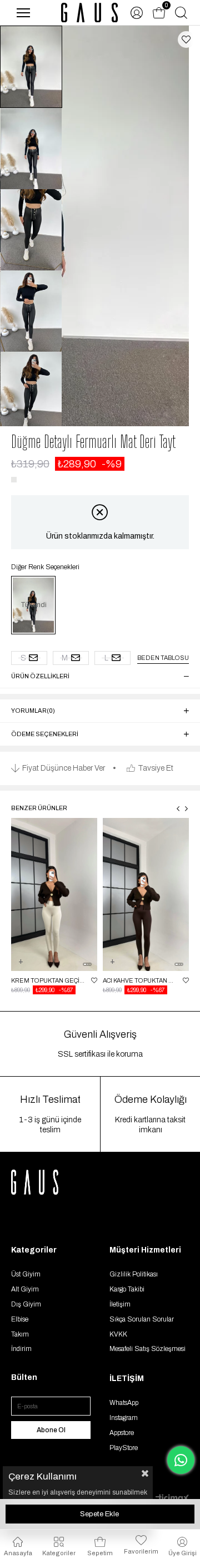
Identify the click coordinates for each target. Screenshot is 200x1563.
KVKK (118, 1334)
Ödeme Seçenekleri (44, 734)
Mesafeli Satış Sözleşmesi (147, 1349)
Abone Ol (51, 1430)
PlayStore (123, 1448)
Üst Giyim (26, 1274)
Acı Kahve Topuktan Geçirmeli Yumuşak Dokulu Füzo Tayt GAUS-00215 (140, 980)
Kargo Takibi (126, 1289)
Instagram (123, 1418)
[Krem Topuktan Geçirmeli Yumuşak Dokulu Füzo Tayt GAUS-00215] (54, 895)
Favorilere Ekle (94, 980)
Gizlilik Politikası (133, 1274)
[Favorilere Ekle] (186, 39)
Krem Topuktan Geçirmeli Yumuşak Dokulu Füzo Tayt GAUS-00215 (48, 980)
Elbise (19, 1319)
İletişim (120, 1304)
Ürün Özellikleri (40, 676)
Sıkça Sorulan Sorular (141, 1319)
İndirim (21, 1349)
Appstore (121, 1433)
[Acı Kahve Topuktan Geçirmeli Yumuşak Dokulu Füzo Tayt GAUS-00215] (146, 895)
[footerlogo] (47, 1182)
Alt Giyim (25, 1289)
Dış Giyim (26, 1304)
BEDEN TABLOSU (163, 657)
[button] (85, 964)
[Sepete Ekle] (20, 968)
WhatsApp (123, 1403)
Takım (20, 1334)
